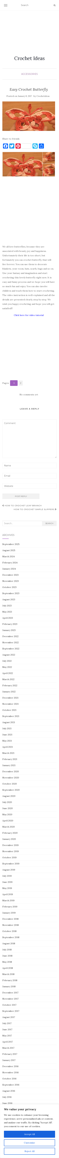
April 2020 (7, 820)
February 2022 (9, 685)
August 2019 (8, 869)
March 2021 (8, 753)
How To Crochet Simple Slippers (34, 509)
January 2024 (9, 568)
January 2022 (9, 691)
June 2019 (7, 882)
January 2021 (8, 765)
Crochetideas (43, 96)
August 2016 (8, 1090)
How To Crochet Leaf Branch (23, 505)
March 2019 (8, 900)
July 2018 (7, 949)
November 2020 (10, 777)
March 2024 (8, 556)
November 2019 (10, 851)
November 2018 (10, 925)
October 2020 (9, 783)
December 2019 (10, 845)
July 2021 (6, 728)
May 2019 (7, 888)
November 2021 (10, 703)
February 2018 (9, 980)
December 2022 (10, 636)
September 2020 (11, 789)
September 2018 (10, 937)
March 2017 (8, 1047)
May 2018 (7, 961)
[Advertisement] (29, 29)
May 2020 (7, 814)
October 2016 (9, 1078)
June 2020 (7, 808)
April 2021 (7, 746)
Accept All (29, 1134)
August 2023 (8, 599)
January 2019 (9, 912)
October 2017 (9, 1004)
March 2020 (8, 826)
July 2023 (7, 605)
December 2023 (10, 574)
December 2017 (10, 992)
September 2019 (10, 863)
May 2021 (7, 740)
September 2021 (10, 716)
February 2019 (9, 906)
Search (49, 523)
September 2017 (10, 1011)
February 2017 (9, 1054)
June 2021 (7, 734)
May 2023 (7, 611)
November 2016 (10, 1072)
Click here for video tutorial (29, 315)
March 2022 (8, 679)
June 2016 (7, 1103)
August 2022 (8, 654)
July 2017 (6, 1023)
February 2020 (10, 832)
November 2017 (10, 998)
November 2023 (10, 581)
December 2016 (10, 1066)
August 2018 (8, 943)
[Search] (54, 5)
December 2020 (10, 771)
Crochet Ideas (29, 58)
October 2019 (9, 857)
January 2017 (8, 1060)
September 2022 (10, 648)
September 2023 (10, 593)
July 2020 (7, 802)
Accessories (29, 74)
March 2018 (8, 974)
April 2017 (7, 1041)
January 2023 (9, 630)
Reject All (29, 1151)
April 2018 (7, 968)
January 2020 (9, 839)
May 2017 (7, 1035)
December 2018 (10, 918)
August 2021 (8, 722)
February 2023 (9, 624)
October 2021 (9, 710)
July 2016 (7, 1097)
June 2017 (7, 1029)
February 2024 (9, 562)
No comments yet (29, 394)
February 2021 (9, 759)
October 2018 (9, 931)
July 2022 (7, 660)
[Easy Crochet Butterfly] (28, 116)
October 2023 (9, 587)
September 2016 (10, 1084)
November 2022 (10, 642)
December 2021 (10, 697)
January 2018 (9, 986)
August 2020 (8, 796)
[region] (29, 1131)
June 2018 (7, 955)
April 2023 (7, 617)
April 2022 (7, 673)
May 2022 (7, 667)
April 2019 (7, 894)
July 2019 (7, 875)
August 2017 (8, 1017)
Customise (29, 1142)
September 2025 (11, 544)
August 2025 (8, 550)
